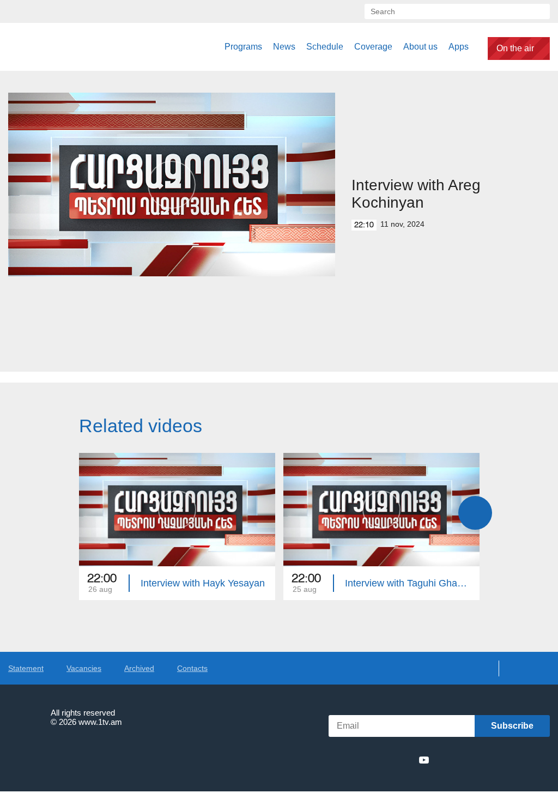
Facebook (346, 760)
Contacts (192, 668)
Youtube (424, 760)
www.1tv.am (100, 722)
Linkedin (384, 760)
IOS (466, 760)
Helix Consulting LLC (55, 755)
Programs (243, 46)
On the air (515, 48)
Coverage (373, 46)
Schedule (324, 46)
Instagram (404, 760)
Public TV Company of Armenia (63, 47)
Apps (458, 46)
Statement (26, 668)
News (284, 46)
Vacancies (83, 668)
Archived (139, 668)
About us (420, 46)
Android (524, 760)
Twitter (364, 760)
